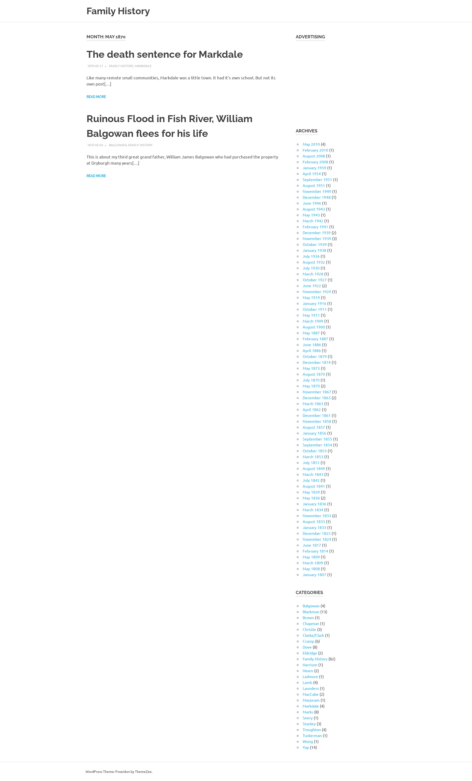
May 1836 (311, 497)
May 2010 (311, 144)
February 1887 (315, 338)
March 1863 (313, 403)
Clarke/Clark (313, 635)
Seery (308, 717)
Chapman (311, 623)
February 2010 (315, 149)
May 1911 (311, 314)
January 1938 (314, 250)
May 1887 (311, 332)
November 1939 (317, 238)
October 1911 (315, 309)
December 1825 (317, 533)
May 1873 (311, 368)
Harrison (310, 664)
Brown (308, 617)
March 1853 (313, 456)
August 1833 (314, 521)
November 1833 (317, 515)
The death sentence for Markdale (165, 54)
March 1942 (313, 220)
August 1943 (314, 208)
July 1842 (311, 480)
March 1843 (313, 474)
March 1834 (313, 509)
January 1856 (314, 432)
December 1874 (317, 362)
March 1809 (313, 562)
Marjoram (311, 699)
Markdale (143, 66)
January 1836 (314, 503)
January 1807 (314, 574)
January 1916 (314, 303)
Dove (307, 646)
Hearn (308, 670)
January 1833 (314, 527)
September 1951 (317, 179)
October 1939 (315, 244)
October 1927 (315, 279)
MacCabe (311, 694)
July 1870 (311, 379)
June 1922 (312, 285)
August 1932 (314, 261)
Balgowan (118, 145)
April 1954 (312, 173)
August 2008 (314, 155)
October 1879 (315, 356)
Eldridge (310, 652)
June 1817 (312, 544)
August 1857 (314, 427)
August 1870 (314, 373)
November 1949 (317, 191)
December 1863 (317, 397)
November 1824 (317, 539)
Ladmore (310, 676)
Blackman (311, 611)
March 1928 (313, 273)
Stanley (309, 723)
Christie (309, 629)
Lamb (307, 682)
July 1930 (311, 267)
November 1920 (317, 291)
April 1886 (312, 350)
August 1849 (314, 468)
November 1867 (317, 391)
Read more (96, 97)
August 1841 (314, 485)
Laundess (311, 688)
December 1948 (317, 197)
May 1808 (311, 568)
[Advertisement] (340, 81)
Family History (118, 10)
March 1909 (313, 320)
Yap (306, 747)
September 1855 (317, 438)
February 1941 (315, 226)
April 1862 (312, 409)
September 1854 (317, 444)
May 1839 (311, 491)
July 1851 (311, 462)
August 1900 (314, 326)
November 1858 (317, 421)
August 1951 (314, 185)
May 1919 (311, 297)
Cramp (308, 641)
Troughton (312, 729)
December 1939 (317, 232)
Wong (308, 741)
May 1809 (311, 556)
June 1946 (312, 202)
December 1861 (317, 415)
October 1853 (315, 450)
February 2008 (315, 161)
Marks (308, 711)
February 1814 (315, 550)
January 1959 (314, 167)
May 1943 (311, 214)
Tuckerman (312, 735)
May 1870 (311, 385)
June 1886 (312, 344)
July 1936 (311, 256)
